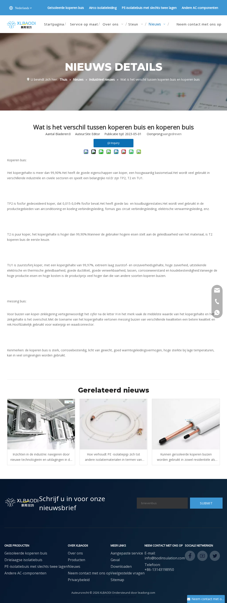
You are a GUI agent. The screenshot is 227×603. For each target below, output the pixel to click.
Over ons (75, 553)
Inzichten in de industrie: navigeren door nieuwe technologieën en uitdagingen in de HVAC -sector (41, 457)
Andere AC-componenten (200, 8)
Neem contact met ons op (89, 573)
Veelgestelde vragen (128, 573)
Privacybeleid (79, 579)
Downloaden (121, 566)
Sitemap (117, 579)
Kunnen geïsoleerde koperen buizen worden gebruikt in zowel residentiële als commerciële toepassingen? (186, 457)
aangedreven (172, 134)
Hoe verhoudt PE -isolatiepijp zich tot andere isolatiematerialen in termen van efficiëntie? (113, 457)
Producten (76, 559)
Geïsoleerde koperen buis (65, 8)
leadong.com (146, 593)
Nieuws (74, 566)
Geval (115, 559)
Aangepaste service (127, 553)
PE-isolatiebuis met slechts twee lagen (149, 8)
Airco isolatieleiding (103, 8)
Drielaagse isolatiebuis (23, 559)
